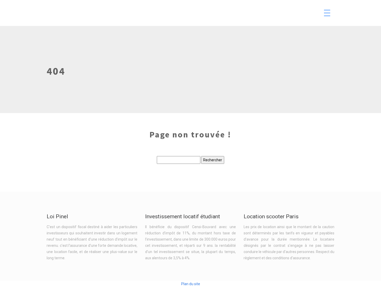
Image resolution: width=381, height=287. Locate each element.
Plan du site (190, 284)
